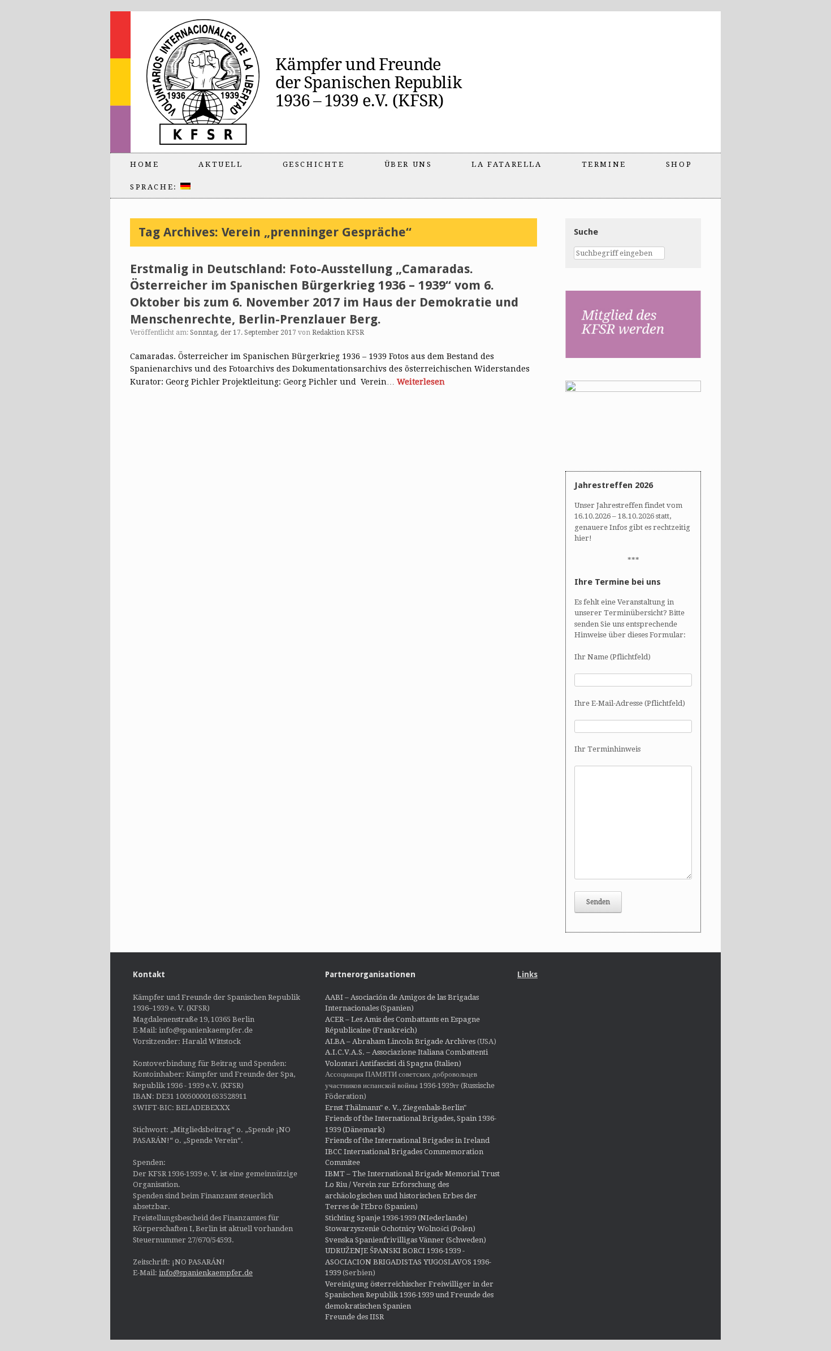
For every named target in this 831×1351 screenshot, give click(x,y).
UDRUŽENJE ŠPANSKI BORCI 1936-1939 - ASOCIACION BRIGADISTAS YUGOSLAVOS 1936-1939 (408, 1261)
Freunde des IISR (354, 1317)
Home (144, 164)
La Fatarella (506, 164)
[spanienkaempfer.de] (311, 82)
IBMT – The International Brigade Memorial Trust (412, 1173)
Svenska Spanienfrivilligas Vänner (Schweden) (405, 1240)
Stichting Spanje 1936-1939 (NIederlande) (396, 1218)
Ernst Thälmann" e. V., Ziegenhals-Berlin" (395, 1107)
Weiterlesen (421, 381)
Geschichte (314, 164)
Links (527, 974)
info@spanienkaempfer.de (206, 1272)
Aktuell (220, 164)
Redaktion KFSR (338, 332)
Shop (679, 164)
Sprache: (155, 187)
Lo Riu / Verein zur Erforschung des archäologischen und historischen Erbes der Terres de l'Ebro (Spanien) (401, 1195)
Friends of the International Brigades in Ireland (407, 1140)
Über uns (408, 164)
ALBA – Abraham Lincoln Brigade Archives (400, 1041)
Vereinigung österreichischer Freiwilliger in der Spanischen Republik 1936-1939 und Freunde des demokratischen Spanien (409, 1295)
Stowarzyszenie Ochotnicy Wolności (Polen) (400, 1228)
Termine (604, 164)
